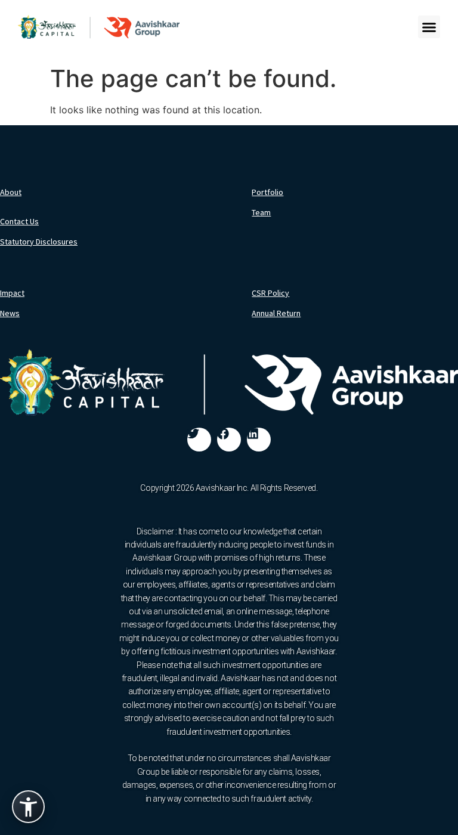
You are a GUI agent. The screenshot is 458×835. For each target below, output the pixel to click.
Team (261, 212)
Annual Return (276, 313)
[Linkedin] (259, 439)
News (10, 313)
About (10, 192)
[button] (429, 27)
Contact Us (19, 221)
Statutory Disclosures (39, 241)
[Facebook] (229, 439)
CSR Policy (270, 292)
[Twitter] (199, 439)
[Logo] (99, 27)
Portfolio (267, 192)
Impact (12, 292)
